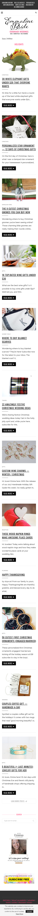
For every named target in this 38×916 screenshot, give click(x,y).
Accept (29, 911)
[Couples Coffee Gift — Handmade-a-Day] (19, 684)
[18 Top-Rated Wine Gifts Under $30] (19, 256)
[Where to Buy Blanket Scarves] (19, 319)
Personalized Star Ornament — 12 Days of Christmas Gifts (19, 147)
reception (5, 530)
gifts (3, 271)
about (14, 900)
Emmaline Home (7, 204)
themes (4, 400)
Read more (8, 105)
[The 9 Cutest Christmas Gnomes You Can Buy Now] (19, 190)
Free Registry (29, 5)
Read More (19, 914)
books (8, 902)
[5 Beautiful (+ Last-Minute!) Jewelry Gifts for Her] (19, 748)
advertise (31, 900)
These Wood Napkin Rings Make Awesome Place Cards (17, 535)
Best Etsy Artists (19, 3)
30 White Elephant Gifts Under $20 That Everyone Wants (16, 82)
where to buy (6, 334)
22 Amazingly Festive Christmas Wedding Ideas (16, 406)
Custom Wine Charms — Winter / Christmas (15, 472)
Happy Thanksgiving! (13, 574)
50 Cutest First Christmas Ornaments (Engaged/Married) (19, 639)
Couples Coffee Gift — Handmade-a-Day (14, 705)
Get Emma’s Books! (19, 7)
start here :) (7, 900)
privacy (29, 902)
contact (14, 902)
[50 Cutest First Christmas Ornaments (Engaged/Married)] (19, 618)
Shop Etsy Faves (19, 5)
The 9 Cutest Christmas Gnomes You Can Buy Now (16, 210)
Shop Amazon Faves (8, 5)
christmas (5, 75)
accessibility (21, 900)
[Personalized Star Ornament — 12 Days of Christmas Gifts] (19, 126)
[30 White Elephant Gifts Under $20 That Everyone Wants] (19, 60)
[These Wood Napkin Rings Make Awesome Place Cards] (19, 515)
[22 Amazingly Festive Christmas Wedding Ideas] (19, 385)
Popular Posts (30, 3)
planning (5, 570)
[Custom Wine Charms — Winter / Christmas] (19, 452)
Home (4, 38)
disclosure (22, 902)
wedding (4, 699)
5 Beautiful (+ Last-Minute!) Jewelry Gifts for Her (17, 768)
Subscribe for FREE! (7, 3)
